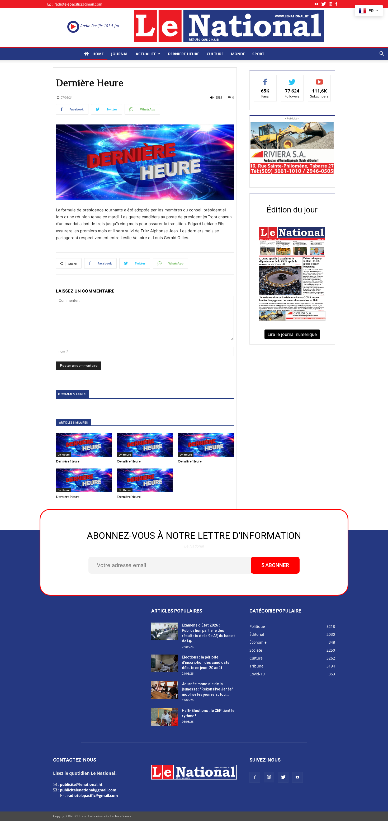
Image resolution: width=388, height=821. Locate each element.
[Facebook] (337, 4)
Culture (215, 53)
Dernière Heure (67, 461)
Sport (258, 53)
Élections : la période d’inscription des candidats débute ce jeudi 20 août (205, 662)
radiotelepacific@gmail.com (92, 795)
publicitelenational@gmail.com (88, 789)
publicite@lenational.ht (81, 784)
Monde (238, 53)
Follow (292, 79)
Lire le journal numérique (292, 334)
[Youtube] (318, 4)
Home (97, 53)
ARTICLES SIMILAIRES (73, 422)
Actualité (146, 53)
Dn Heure (64, 454)
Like (265, 79)
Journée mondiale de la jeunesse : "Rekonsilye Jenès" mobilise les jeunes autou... (207, 689)
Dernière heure (183, 53)
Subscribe (319, 79)
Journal (119, 53)
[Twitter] (325, 4)
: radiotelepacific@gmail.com (77, 4)
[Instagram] (332, 4)
